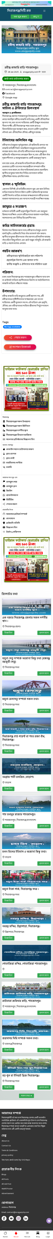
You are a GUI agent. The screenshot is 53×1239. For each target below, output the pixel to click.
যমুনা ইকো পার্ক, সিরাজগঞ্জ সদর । (20, 889)
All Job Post (6, 1183)
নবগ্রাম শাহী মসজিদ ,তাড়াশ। (18, 777)
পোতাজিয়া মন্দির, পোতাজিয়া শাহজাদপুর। (24, 964)
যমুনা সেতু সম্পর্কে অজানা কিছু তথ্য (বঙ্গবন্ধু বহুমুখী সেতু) (26, 660)
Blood (16, 1236)
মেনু (35, 16)
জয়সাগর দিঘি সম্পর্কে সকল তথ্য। (20, 1038)
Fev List (27, 1236)
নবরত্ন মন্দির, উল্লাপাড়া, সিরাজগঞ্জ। (21, 926)
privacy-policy (7, 1155)
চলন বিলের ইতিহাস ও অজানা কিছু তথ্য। (24, 852)
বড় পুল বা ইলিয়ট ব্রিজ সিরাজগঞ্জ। (20, 1075)
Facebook (10, 93)
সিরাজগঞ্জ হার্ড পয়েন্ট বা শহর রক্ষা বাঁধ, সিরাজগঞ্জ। (23, 738)
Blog (38, 1236)
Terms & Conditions (9, 1150)
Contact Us (6, 1145)
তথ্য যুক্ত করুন (20, 16)
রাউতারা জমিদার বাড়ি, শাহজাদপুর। (21, 1001)
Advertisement (8, 1193)
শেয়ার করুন (20, 338)
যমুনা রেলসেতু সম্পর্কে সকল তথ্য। (20, 699)
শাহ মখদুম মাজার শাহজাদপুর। (18, 814)
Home (5, 1236)
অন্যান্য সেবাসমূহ (8, 445)
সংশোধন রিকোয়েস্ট (21, 347)
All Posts (5, 1179)
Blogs (4, 1174)
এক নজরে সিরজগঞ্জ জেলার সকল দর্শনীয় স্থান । (24, 619)
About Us (5, 1140)
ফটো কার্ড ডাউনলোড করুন (16, 79)
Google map (11, 98)
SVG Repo (26, 1159)
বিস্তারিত (8, 633)
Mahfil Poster (7, 1188)
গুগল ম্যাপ (44, 633)
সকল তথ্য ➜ (26, 1096)
